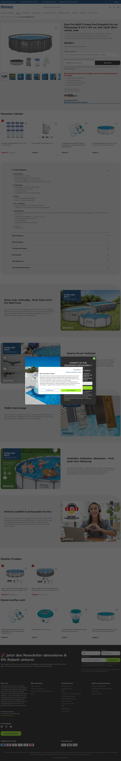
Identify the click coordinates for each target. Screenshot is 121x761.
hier (74, 385)
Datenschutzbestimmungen (73, 372)
